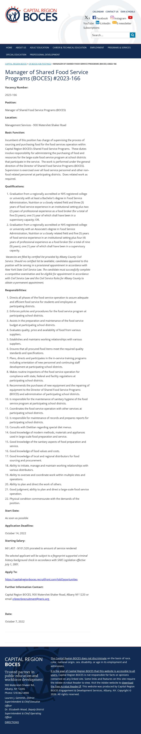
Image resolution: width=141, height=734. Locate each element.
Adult (39, 47)
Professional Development (45, 54)
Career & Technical (69, 47)
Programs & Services (119, 47)
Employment (97, 47)
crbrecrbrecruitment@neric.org (31, 599)
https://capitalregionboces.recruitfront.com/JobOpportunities (41, 579)
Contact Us (112, 11)
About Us (21, 47)
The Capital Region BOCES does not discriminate (79, 658)
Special (16, 54)
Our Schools (128, 11)
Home (9, 47)
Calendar (98, 11)
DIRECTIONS (12, 722)
